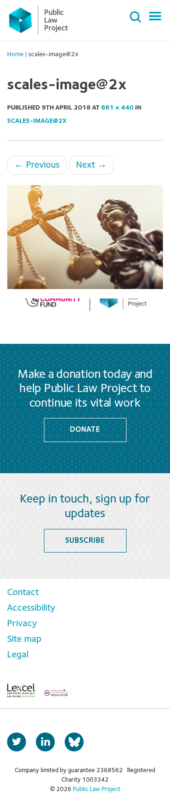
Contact (23, 592)
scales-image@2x (37, 121)
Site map (24, 639)
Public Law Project (96, 789)
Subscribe (84, 541)
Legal (17, 655)
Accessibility (31, 608)
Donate (85, 430)
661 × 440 (117, 107)
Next (91, 165)
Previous (37, 165)
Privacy (22, 624)
